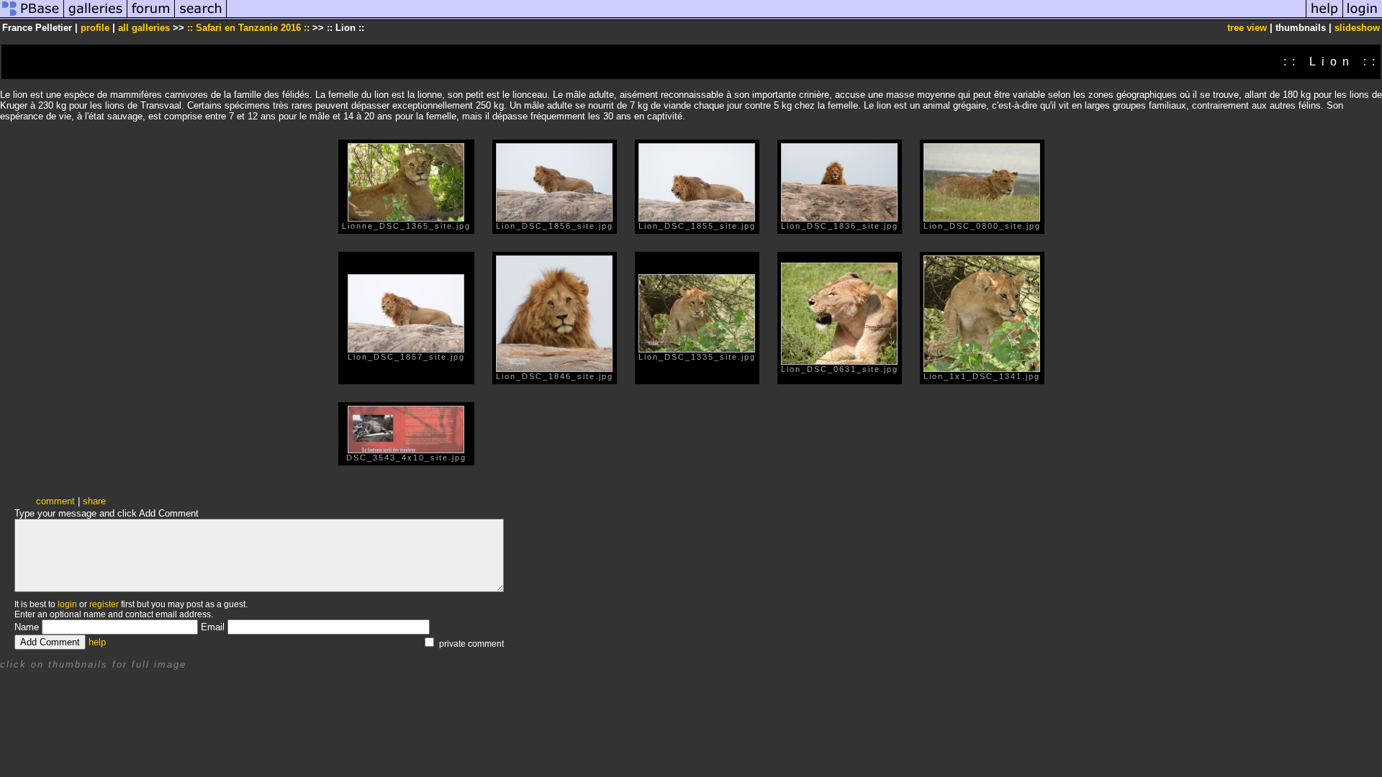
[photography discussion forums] (151, 17)
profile (95, 27)
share (94, 501)
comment (55, 501)
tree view (1247, 27)
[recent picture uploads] (95, 17)
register (104, 604)
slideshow (1357, 27)
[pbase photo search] (201, 17)
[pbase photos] (32, 17)
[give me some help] (1324, 17)
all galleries (144, 27)
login (67, 604)
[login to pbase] (1362, 17)
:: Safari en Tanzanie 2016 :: (248, 27)
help (97, 642)
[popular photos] (766, 17)
